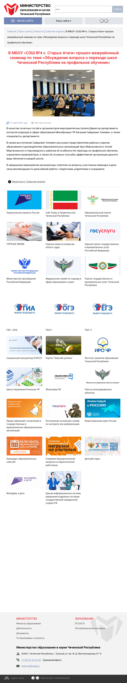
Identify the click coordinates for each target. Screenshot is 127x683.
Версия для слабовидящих (55, 678)
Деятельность (24, 628)
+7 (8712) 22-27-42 (31, 660)
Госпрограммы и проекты (30, 638)
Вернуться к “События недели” (29, 181)
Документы (22, 633)
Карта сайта (17, 678)
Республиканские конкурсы (90, 628)
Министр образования (28, 623)
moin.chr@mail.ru (30, 666)
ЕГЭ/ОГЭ (80, 623)
